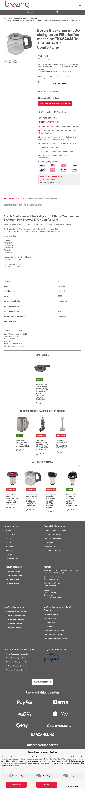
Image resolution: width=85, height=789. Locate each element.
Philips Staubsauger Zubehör (16, 670)
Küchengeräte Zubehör (14, 575)
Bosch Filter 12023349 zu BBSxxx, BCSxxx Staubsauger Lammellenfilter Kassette (12, 499)
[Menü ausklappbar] (80, 4)
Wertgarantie (10, 547)
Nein (59, 311)
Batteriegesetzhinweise (53, 535)
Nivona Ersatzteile (51, 615)
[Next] (79, 466)
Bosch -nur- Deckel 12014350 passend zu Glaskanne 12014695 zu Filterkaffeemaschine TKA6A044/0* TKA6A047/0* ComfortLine (42, 392)
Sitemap (9, 554)
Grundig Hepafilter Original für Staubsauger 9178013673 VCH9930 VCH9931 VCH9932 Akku (72, 500)
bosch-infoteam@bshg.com (14, 344)
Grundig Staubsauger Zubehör (17, 662)
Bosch (60, 296)
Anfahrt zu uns (11, 535)
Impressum (49, 543)
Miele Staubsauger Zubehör (16, 666)
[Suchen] (57, 12)
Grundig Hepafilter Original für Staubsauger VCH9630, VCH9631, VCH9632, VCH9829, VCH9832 (52, 501)
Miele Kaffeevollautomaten (15, 620)
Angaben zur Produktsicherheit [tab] (41, 198)
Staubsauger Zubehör (13, 579)
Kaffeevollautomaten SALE (15, 628)
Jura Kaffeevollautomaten (15, 616)
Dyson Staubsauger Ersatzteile (17, 654)
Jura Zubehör (49, 627)
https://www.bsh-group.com (14, 346)
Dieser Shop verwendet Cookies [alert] (42, 752)
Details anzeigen (73, 786)
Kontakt (8, 539)
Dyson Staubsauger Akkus (15, 658)
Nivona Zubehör (50, 619)
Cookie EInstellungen (13, 558)
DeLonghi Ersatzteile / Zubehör (56, 639)
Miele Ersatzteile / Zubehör (54, 631)
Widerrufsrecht (50, 547)
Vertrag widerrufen (43, 682)
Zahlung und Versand (52, 550)
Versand (52, 59)
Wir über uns (10, 531)
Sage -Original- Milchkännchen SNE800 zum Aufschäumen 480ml (22, 443)
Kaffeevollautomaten (13, 571)
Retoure (8, 543)
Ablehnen (47, 785)
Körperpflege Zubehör (13, 583)
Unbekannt (62, 317)
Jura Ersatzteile (50, 623)
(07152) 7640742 (52, 579)
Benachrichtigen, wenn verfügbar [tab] (23, 205)
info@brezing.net (52, 586)
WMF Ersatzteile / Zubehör (54, 635)
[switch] (11, 775)
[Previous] (74, 466)
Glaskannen (62, 286)
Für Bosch (62, 301)
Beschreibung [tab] (11, 198)
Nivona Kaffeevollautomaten (16, 612)
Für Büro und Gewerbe (14, 624)
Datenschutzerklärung (53, 539)
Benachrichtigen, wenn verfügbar (55, 103)
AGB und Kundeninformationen (56, 531)
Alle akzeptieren (16, 785)
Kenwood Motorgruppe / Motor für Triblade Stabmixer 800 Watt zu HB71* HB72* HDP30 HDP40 (42, 445)
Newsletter (9, 550)
